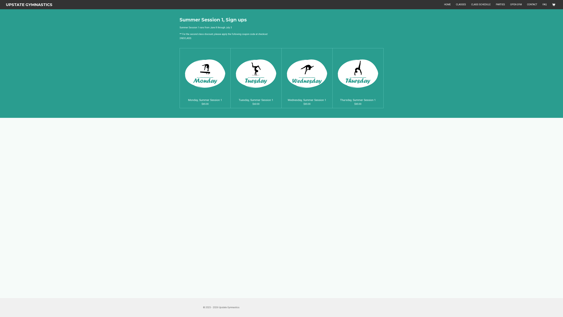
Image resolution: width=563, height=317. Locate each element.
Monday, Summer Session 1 (205, 100)
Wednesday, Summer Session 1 (307, 100)
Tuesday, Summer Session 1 (256, 100)
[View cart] (553, 4)
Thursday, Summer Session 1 (358, 100)
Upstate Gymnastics (29, 4)
